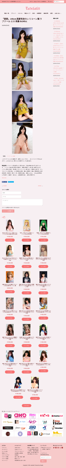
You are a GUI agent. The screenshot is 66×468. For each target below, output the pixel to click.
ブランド (13, 13)
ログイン (31, 1)
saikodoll (32, 465)
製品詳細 (4, 177)
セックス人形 (4, 451)
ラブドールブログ (5, 454)
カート (51, 1)
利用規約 (16, 454)
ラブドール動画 (5, 458)
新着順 (39, 185)
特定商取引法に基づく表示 (20, 460)
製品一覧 (6, 13)
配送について (17, 458)
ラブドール (4, 447)
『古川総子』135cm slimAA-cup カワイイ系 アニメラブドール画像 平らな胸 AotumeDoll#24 (58, 47)
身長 (33, 13)
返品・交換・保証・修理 (20, 456)
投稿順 (5, 185)
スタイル (20, 13)
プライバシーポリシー (19, 451)
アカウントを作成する (41, 1)
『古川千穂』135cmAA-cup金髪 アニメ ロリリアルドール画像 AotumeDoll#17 (58, 70)
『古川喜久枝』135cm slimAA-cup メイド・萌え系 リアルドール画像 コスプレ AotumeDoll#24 (58, 35)
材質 (51, 13)
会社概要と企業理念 (19, 453)
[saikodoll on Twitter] (54, 447)
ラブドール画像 (5, 456)
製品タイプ (28, 13)
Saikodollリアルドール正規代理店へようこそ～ (11, 1)
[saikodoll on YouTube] (62, 447)
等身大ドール (4, 453)
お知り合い (58, 13)
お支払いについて (18, 449)
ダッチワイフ (4, 449)
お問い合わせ (17, 447)
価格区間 (46, 13)
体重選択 (39, 13)
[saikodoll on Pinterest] (58, 447)
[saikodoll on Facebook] (56, 447)
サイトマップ (4, 460)
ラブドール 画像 (11, 156)
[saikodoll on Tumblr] (60, 447)
